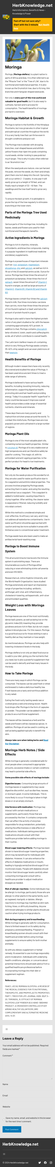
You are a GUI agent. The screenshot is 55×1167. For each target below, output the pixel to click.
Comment (8, 1055)
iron (15, 264)
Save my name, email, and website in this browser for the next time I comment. (28, 1120)
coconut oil (12, 447)
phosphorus (10, 268)
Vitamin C (42, 282)
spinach (8, 282)
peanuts (13, 352)
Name (5, 1084)
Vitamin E (9, 289)
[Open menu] (6, 1029)
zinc (19, 268)
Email (5, 1095)
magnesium (33, 264)
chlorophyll (41, 329)
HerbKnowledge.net (32, 5)
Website (6, 1106)
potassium (23, 264)
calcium (28, 268)
